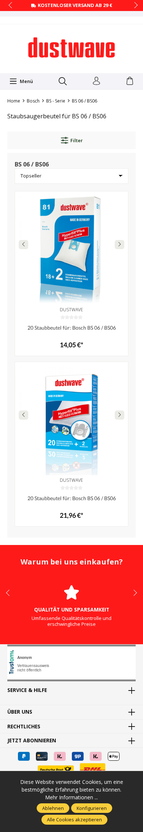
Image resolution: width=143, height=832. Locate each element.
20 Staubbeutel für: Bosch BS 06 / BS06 (71, 327)
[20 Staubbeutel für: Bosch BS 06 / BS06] (71, 248)
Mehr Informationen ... (71, 797)
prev (11, 5)
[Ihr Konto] (96, 81)
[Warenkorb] (130, 81)
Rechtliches (23, 726)
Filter (76, 140)
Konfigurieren (92, 808)
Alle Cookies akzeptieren (74, 819)
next (134, 5)
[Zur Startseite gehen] (71, 47)
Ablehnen (53, 808)
